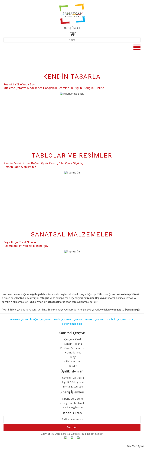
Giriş (67, 28)
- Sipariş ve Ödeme (72, 398)
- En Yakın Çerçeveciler (72, 348)
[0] (72, 35)
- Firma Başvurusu (72, 386)
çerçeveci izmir (125, 319)
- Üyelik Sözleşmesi (72, 382)
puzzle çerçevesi (62, 319)
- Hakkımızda (72, 361)
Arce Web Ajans (135, 446)
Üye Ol (76, 28)
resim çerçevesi (19, 319)
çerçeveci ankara (83, 319)
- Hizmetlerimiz (72, 352)
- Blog (72, 357)
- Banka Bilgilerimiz (72, 407)
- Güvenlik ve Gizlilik (72, 377)
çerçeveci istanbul (105, 319)
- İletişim (72, 365)
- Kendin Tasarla (72, 343)
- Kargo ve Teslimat (72, 403)
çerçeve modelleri (72, 323)
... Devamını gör (131, 309)
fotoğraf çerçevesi (40, 319)
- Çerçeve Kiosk (72, 339)
